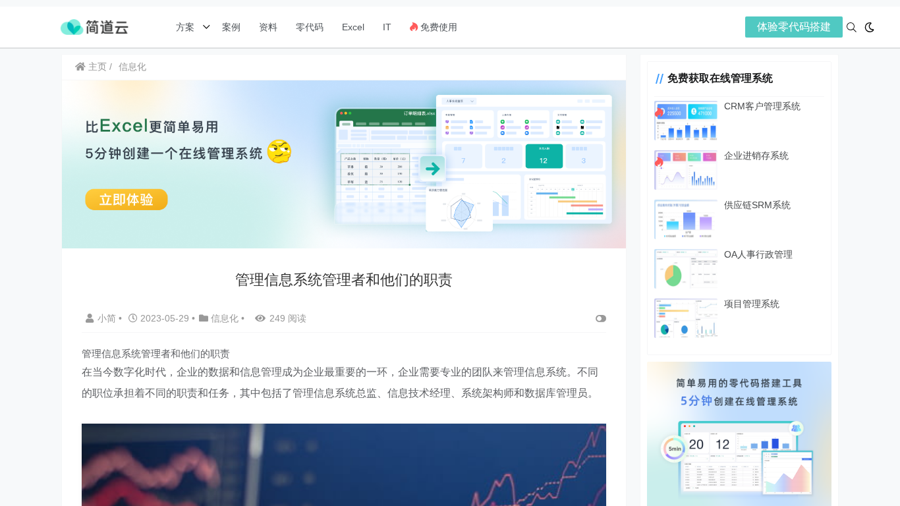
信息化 (132, 66)
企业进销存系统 (756, 155)
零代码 (309, 27)
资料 (268, 27)
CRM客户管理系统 (762, 106)
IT (387, 27)
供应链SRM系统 (757, 205)
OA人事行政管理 (758, 254)
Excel (353, 27)
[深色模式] (869, 27)
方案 (186, 27)
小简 (108, 318)
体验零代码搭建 (794, 26)
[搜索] (851, 27)
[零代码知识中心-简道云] (94, 26)
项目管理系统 (751, 303)
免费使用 (437, 27)
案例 (229, 27)
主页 (96, 66)
